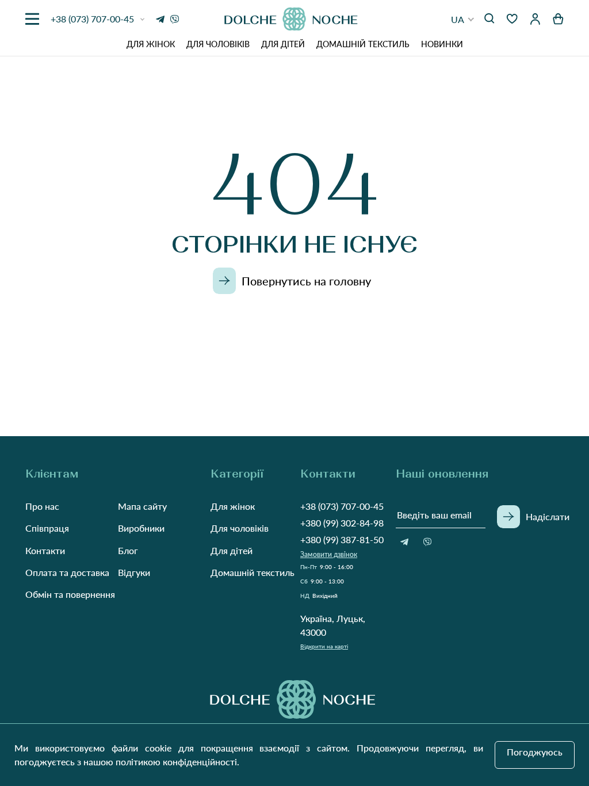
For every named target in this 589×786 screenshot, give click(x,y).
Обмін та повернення (70, 594)
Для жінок (151, 44)
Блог (128, 550)
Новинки (442, 44)
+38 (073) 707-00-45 (342, 506)
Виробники (141, 527)
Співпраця (47, 527)
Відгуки (134, 572)
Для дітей (283, 44)
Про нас (42, 506)
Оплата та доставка (67, 572)
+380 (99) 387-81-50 (342, 539)
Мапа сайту (142, 506)
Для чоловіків (218, 44)
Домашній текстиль (363, 44)
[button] (462, 19)
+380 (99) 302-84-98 (342, 522)
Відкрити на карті (324, 646)
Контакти (45, 550)
